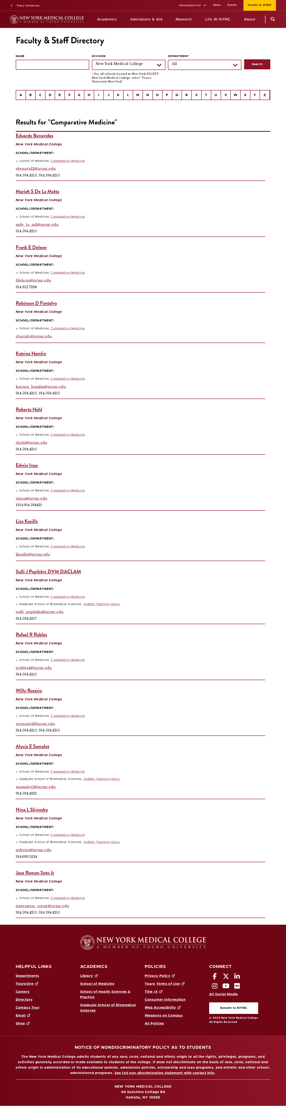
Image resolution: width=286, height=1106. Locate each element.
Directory (24, 999)
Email (21, 1015)
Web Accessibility (160, 1007)
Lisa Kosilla (27, 521)
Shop (20, 1023)
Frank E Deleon (31, 247)
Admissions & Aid (146, 19)
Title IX (151, 991)
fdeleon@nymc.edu (33, 280)
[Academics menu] (120, 19)
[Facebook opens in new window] (215, 977)
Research (184, 19)
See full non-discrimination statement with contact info (165, 1073)
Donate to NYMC (257, 5)
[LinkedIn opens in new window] (237, 977)
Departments (27, 976)
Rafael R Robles (31, 634)
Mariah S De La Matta (37, 191)
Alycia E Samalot (32, 746)
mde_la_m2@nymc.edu (37, 224)
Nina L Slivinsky (32, 809)
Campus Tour (28, 1007)
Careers (23, 991)
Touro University (27, 5)
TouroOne (25, 983)
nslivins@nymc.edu (33, 850)
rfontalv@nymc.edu (34, 336)
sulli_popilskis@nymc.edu (39, 612)
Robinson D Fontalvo (36, 303)
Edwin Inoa (27, 465)
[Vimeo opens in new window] (226, 987)
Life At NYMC (218, 19)
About (249, 19)
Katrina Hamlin (31, 353)
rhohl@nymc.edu (31, 442)
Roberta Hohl (29, 409)
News (217, 5)
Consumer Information (165, 999)
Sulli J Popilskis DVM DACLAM (48, 571)
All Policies (154, 1023)
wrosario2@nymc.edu (35, 724)
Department (178, 56)
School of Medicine (97, 983)
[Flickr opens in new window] (237, 987)
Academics (107, 19)
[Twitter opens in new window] (226, 977)
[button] (192, 6)
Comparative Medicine (68, 161)
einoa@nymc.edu (31, 498)
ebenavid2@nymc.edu (36, 168)
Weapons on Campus (164, 1015)
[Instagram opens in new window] (215, 987)
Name (20, 56)
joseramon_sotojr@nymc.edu (42, 906)
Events (232, 5)
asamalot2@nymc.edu (36, 787)
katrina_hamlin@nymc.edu (41, 387)
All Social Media (223, 994)
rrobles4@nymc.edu (34, 668)
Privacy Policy (157, 976)
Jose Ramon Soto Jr (35, 872)
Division (99, 56)
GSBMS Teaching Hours (102, 604)
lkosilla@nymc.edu (33, 554)
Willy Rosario (29, 690)
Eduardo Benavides (34, 135)
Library (86, 976)
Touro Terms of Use (162, 983)
